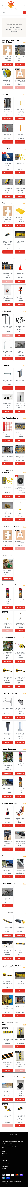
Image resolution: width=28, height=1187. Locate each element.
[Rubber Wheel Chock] (20, 1085)
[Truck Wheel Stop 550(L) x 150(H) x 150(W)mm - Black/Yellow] (7, 234)
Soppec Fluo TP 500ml (7, 600)
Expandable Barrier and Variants (20, 457)
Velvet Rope (7, 818)
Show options (7, 64)
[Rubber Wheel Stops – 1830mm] (7, 1085)
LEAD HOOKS (20, 163)
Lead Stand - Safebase (20, 512)
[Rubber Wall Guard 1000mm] (7, 1056)
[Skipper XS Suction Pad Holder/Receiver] (7, 290)
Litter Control (7, 556)
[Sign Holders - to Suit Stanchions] (7, 835)
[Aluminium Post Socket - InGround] (7, 726)
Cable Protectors (8, 149)
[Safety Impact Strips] (20, 1032)
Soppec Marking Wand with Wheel (20, 623)
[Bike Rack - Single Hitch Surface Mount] (7, 344)
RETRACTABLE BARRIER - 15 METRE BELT (20, 654)
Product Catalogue (9, 749)
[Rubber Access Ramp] (20, 864)
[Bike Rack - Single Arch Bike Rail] (7, 319)
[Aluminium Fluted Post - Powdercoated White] (20, 701)
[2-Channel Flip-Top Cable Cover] (7, 182)
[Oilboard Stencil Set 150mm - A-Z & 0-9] (20, 74)
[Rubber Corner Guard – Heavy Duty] (20, 1056)
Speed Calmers (7, 913)
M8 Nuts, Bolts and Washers (7, 404)
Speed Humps (20, 927)
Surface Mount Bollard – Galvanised (8, 110)
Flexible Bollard (7, 134)
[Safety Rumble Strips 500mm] (7, 944)
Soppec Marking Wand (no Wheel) (7, 623)
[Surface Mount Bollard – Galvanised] (7, 103)
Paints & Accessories (9, 585)
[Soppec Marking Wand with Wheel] (20, 616)
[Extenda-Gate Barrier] (7, 450)
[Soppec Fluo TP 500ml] (7, 593)
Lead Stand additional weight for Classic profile (20, 488)
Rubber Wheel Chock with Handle (7, 1115)
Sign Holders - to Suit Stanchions (8, 842)
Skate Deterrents (8, 883)
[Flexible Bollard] (7, 128)
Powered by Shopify (6, 1183)
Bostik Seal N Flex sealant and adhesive (20, 404)
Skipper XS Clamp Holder (20, 297)
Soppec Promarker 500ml (20, 600)
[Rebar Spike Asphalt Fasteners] (7, 374)
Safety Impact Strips (20, 1039)
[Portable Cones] (20, 267)
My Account (4, 1160)
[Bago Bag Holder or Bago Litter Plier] (7, 564)
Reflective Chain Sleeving (20, 57)
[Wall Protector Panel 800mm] (7, 1032)
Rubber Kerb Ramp (7, 789)
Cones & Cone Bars (9, 259)
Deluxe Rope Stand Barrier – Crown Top (20, 842)
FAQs (3, 1158)
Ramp (4, 856)
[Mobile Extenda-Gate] (20, 426)
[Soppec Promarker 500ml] (20, 593)
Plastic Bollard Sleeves (20, 135)
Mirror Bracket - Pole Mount (7, 708)
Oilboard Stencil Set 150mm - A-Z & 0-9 (20, 80)
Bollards (5, 94)
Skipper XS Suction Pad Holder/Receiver (7, 297)
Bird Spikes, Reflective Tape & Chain (10, 41)
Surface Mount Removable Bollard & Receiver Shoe (20, 111)
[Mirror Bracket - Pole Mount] (7, 701)
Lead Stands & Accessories (7, 471)
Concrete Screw (20, 380)
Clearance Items (8, 203)
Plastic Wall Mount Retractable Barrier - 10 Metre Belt (8, 679)
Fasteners (5, 365)
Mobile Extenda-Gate (20, 433)
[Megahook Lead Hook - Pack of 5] (7, 505)
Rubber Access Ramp (20, 870)
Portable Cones (20, 273)
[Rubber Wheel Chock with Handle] (7, 1108)
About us (4, 1156)
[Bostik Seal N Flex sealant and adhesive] (20, 397)
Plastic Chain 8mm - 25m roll (7, 80)
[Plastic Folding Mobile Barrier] (20, 234)
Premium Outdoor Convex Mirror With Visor (7, 654)
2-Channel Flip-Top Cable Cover (7, 189)
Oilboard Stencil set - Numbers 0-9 (7, 57)
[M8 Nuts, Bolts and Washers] (7, 397)
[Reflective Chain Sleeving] (20, 50)
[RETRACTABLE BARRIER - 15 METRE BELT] (20, 646)
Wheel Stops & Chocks (10, 1077)
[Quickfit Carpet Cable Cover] (7, 157)
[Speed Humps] (20, 921)
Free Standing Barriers (10, 418)
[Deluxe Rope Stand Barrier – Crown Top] (20, 835)
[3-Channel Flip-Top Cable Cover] (20, 182)
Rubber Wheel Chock (20, 1092)
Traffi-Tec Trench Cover (20, 218)
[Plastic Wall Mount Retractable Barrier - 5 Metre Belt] (20, 671)
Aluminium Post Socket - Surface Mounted (20, 734)
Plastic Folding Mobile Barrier (20, 241)
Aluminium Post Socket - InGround (7, 733)
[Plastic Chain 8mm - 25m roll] (7, 74)
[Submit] (24, 12)
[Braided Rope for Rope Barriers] (20, 811)
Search (3, 1151)
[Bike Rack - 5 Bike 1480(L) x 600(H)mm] (20, 319)
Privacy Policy (5, 1166)
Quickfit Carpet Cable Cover (7, 164)
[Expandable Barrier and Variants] (20, 450)
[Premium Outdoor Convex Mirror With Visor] (7, 646)
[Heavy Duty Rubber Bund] (20, 944)
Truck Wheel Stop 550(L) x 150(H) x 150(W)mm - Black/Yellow (7, 243)
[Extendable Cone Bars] (7, 267)
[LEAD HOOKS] (20, 157)
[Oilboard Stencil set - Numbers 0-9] (7, 50)
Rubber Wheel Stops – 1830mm (7, 1092)
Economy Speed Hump (8, 928)
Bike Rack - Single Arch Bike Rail (7, 327)
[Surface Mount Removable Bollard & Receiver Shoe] (20, 103)
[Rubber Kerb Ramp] (7, 782)
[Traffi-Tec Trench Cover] (20, 211)
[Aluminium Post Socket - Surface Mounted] (20, 726)
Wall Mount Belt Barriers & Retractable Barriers (11, 966)
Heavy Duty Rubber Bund (20, 951)
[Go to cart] (25, 5)
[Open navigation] (2, 5)
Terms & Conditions (6, 1164)
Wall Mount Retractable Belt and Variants (8, 1008)
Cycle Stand (6, 311)
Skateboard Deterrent (20, 351)
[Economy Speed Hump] (7, 921)
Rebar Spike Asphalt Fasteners (7, 381)
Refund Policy (5, 1168)
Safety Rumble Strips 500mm (7, 951)
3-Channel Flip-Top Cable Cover (20, 189)
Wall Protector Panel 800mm (7, 1039)
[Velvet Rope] (7, 811)
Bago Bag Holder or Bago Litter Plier (7, 571)
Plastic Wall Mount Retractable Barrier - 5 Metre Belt (20, 679)
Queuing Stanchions (9, 803)
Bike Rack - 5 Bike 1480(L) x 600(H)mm (20, 328)
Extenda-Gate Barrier (7, 456)
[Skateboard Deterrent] (20, 344)
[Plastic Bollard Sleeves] (20, 128)
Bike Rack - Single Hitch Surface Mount (7, 351)
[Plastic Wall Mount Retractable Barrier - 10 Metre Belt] (7, 671)
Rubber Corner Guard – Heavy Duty (20, 1063)
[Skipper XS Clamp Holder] (20, 290)
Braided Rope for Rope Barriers (20, 818)
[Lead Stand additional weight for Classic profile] (20, 480)
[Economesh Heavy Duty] (7, 426)
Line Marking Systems (10, 526)
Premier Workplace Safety (15, 1181)
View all (24, 42)
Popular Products (8, 637)
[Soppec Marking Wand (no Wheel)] (7, 616)
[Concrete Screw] (20, 374)
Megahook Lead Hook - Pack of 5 (8, 512)
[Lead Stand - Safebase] (20, 505)
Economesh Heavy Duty (7, 433)
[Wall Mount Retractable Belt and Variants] (7, 1000)
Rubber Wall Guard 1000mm (7, 1063)
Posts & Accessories (9, 693)
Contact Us (4, 1153)
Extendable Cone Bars (7, 274)
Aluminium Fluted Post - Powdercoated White (20, 709)
